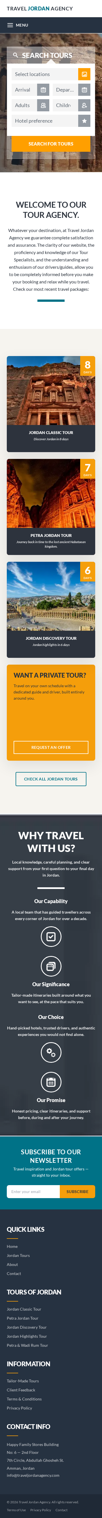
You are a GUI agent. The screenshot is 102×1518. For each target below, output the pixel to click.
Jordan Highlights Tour (27, 1336)
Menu (22, 25)
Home (12, 1246)
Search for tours (51, 143)
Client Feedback (21, 1389)
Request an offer (51, 747)
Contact (14, 1273)
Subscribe (77, 1191)
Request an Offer (54, 398)
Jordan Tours (18, 1255)
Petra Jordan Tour (23, 1318)
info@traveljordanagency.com (33, 1475)
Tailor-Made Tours (23, 1380)
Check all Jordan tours (51, 779)
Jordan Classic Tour (24, 1309)
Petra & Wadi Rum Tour (27, 1345)
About (12, 1264)
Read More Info (54, 383)
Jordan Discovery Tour (27, 1327)
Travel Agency (40, 8)
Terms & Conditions (24, 1398)
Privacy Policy (19, 1408)
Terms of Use (16, 1510)
